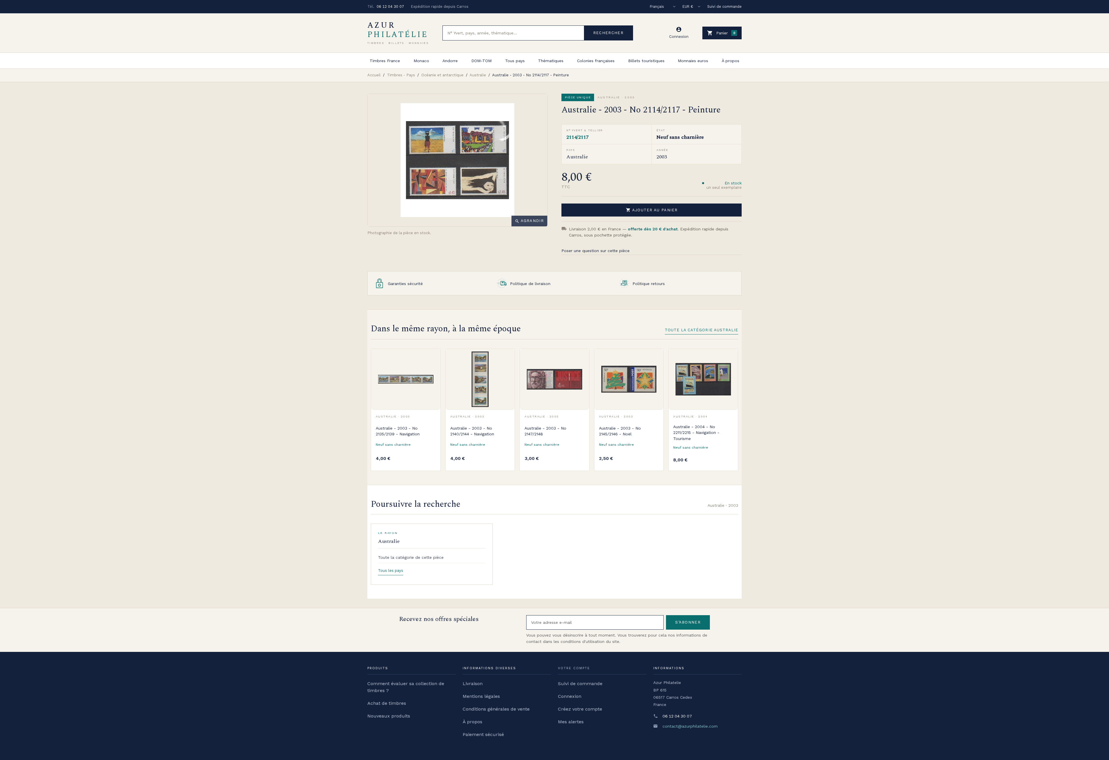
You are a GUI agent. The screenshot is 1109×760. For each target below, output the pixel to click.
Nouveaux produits (388, 716)
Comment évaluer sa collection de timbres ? (405, 687)
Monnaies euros (693, 60)
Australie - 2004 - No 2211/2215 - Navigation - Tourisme (696, 432)
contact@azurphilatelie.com (690, 726)
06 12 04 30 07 (390, 6)
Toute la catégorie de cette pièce (411, 557)
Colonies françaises (596, 60)
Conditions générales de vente (496, 709)
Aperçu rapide (432, 370)
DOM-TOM (481, 60)
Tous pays (515, 60)
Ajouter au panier (652, 210)
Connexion (569, 696)
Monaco (421, 60)
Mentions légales (481, 696)
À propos (730, 60)
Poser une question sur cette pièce (595, 250)
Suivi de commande (724, 6)
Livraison (473, 683)
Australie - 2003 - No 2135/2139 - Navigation (398, 431)
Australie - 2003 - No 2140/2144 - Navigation (472, 431)
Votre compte (574, 668)
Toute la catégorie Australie (701, 330)
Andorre (450, 60)
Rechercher (608, 33)
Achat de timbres (386, 703)
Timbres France (385, 60)
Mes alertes (571, 721)
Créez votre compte (580, 709)
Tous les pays (390, 570)
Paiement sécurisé (483, 734)
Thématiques (550, 60)
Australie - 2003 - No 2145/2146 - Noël (620, 431)
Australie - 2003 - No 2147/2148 (545, 431)
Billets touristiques (646, 60)
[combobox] (513, 33)
